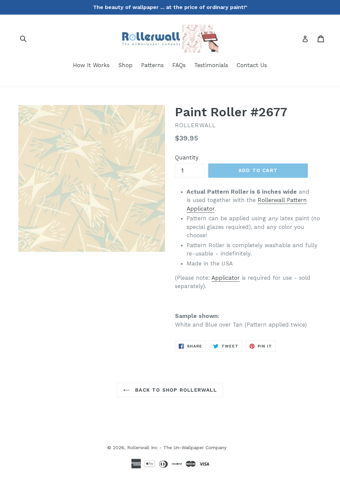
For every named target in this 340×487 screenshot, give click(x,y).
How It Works (91, 65)
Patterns (152, 65)
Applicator (226, 277)
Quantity (187, 157)
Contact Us (252, 65)
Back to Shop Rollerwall (175, 390)
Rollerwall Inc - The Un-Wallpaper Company (176, 447)
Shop (125, 65)
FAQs (179, 65)
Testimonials (211, 65)
